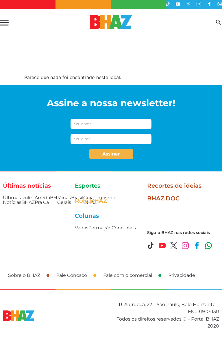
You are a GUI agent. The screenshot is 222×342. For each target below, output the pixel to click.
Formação (100, 228)
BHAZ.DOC (163, 198)
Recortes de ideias (174, 185)
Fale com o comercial (127, 275)
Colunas (87, 215)
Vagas (81, 228)
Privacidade (181, 275)
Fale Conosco (71, 275)
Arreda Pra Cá (42, 200)
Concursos (124, 228)
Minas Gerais (64, 200)
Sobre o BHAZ (24, 275)
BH (53, 197)
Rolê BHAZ (28, 200)
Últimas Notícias (12, 200)
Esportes (87, 185)
